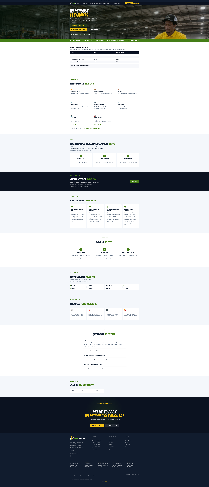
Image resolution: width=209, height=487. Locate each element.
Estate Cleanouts (96, 442)
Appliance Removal (96, 439)
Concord (126, 288)
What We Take (86, 3)
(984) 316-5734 (73, 466)
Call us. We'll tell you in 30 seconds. (92, 128)
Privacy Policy (128, 474)
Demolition (92, 3)
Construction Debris (96, 440)
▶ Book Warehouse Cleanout (78, 29)
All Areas (110, 449)
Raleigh (73, 285)
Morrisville (109, 285)
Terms (133, 474)
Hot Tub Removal (95, 448)
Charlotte (73, 288)
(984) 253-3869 (136, 3)
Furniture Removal (96, 444)
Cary (125, 285)
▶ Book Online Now (96, 425)
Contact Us (127, 448)
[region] (104, 40)
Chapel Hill (110, 440)
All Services (94, 449)
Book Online (135, 181)
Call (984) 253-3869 (93, 29)
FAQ (126, 449)
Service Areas (106, 3)
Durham (90, 285)
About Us (127, 439)
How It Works (99, 3)
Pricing (126, 442)
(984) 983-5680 (116, 466)
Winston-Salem (109, 288)
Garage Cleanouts (96, 446)
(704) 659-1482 (87, 466)
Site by (103, 481)
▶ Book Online (129, 3)
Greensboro (91, 288)
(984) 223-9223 (101, 466)
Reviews (127, 446)
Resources (127, 444)
